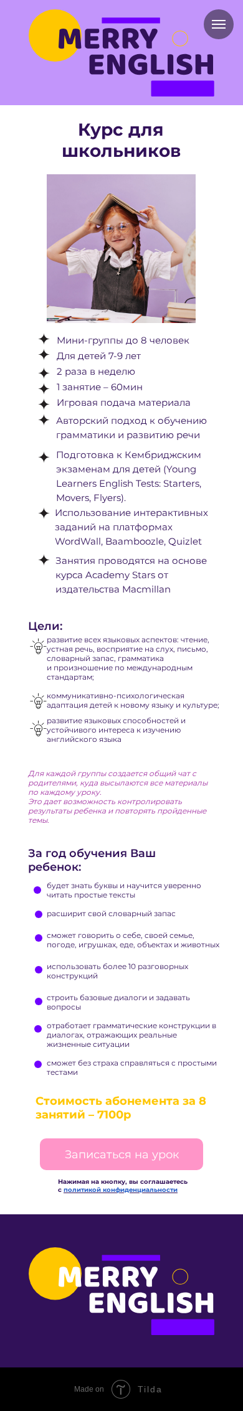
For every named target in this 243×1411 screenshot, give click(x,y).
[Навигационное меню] (219, 24)
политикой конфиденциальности (121, 1190)
